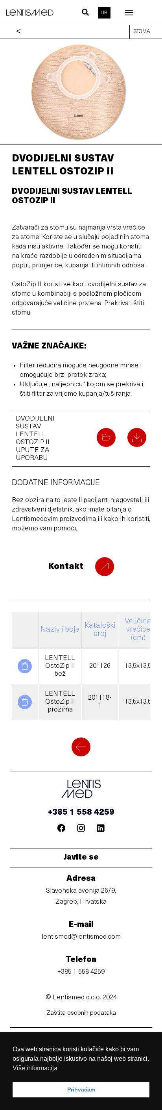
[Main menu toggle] (129, 12)
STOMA (142, 31)
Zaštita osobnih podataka (81, 1013)
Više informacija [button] (35, 1068)
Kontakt (65, 566)
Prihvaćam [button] (81, 1089)
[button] (85, 14)
